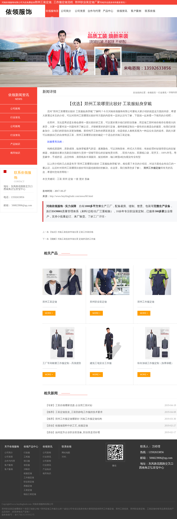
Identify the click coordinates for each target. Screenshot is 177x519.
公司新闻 (15, 108)
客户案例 (136, 11)
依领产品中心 (31, 446)
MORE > (49, 313)
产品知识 (15, 144)
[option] (88, 52)
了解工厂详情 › (97, 216)
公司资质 (80, 11)
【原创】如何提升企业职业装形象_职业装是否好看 (73, 432)
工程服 (27, 457)
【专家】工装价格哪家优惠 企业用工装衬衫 (69, 405)
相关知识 (15, 153)
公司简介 (66, 11)
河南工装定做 (122, 135)
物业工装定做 (30, 494)
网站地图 (66, 452)
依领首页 (152, 92)
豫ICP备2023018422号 (24, 514)
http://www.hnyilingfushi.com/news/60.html (71, 196)
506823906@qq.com (22, 205)
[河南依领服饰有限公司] (19, 11)
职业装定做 (29, 482)
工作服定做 (29, 477)
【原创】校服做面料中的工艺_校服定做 (67, 425)
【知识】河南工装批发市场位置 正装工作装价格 (71, 232)
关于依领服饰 (11, 446)
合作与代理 (94, 11)
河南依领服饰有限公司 (120, 111)
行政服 (27, 452)
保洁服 (27, 461)
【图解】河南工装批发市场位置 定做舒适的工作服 (72, 239)
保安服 (27, 465)
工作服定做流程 (63, 2)
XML (64, 457)
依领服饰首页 (52, 12)
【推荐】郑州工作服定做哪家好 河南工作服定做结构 (74, 419)
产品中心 (108, 11)
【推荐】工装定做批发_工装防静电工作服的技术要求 (74, 412)
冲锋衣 (27, 469)
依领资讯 (122, 11)
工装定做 (28, 490)
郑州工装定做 (43, 2)
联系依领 (150, 11)
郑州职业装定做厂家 (87, 2)
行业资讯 (15, 117)
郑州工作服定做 (152, 168)
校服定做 (28, 473)
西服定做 (28, 486)
